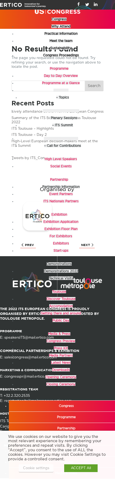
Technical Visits (61, 278)
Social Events (61, 166)
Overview (60, 90)
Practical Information (61, 33)
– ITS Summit (62, 125)
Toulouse (59, 291)
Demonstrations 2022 (61, 271)
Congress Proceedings (61, 55)
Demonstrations (59, 264)
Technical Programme (61, 138)
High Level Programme (61, 110)
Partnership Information (61, 186)
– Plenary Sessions (62, 118)
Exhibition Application (60, 221)
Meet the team (60, 40)
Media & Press (59, 333)
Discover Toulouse (61, 298)
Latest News (61, 362)
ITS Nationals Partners (61, 201)
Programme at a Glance (61, 83)
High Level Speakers (61, 159)
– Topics (62, 97)
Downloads (61, 369)
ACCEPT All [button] (81, 468)
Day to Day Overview (61, 75)
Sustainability (60, 48)
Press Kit (61, 348)
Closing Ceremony (60, 384)
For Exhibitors (60, 236)
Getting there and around (61, 313)
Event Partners (61, 194)
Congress (59, 19)
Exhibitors (61, 243)
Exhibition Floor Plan (61, 229)
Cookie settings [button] (36, 468)
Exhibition (59, 214)
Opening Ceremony (60, 377)
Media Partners (61, 355)
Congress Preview (61, 341)
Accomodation (61, 306)
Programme (59, 68)
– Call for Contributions (62, 145)
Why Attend (61, 26)
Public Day (60, 320)
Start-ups (60, 250)
